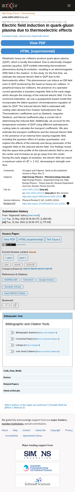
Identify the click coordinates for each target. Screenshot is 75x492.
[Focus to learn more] (64, 196)
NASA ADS (28, 280)
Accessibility (11, 435)
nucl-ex (41, 269)
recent (17, 264)
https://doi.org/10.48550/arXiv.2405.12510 (42, 196)
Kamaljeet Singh (10, 36)
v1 (27, 22)
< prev (8, 257)
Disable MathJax (58, 405)
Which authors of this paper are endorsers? (26, 405)
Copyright (55, 430)
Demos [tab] (7, 377)
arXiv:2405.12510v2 (35, 193)
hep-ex (26, 269)
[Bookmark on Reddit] (15, 305)
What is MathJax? (14, 407)
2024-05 (31, 264)
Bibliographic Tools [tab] (13, 316)
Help (15, 430)
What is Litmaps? (32, 345)
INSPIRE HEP (11, 280)
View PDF (38, 43)
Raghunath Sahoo (40, 36)
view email (33, 215)
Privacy (69, 430)
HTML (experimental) (37, 51)
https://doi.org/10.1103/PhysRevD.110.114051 (44, 204)
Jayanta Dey (25, 36)
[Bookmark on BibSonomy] (5, 305)
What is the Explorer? (47, 333)
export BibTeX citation (15, 293)
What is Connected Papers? (47, 339)
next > (23, 257)
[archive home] (9, 5)
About (5, 430)
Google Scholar (46, 280)
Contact (26, 430)
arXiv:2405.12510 (30, 189)
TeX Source (53, 239)
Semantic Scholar (12, 287)
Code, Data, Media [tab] (12, 371)
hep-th (34, 269)
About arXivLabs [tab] (11, 391)
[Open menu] (69, 5)
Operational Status (32, 435)
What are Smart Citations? (47, 351)
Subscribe (40, 430)
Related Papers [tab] (11, 384)
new (6, 264)
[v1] (4, 219)
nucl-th (48, 269)
